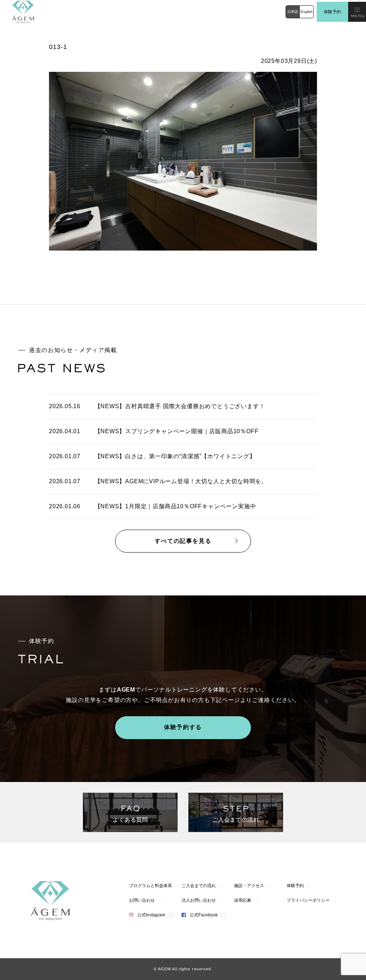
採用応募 (242, 900)
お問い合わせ (142, 900)
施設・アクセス (249, 885)
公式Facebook (203, 914)
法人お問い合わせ (199, 900)
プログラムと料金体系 (150, 885)
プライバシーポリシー (308, 900)
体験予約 (332, 11)
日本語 (292, 12)
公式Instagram (150, 914)
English (307, 12)
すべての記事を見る (183, 541)
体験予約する (183, 727)
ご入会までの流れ (199, 885)
